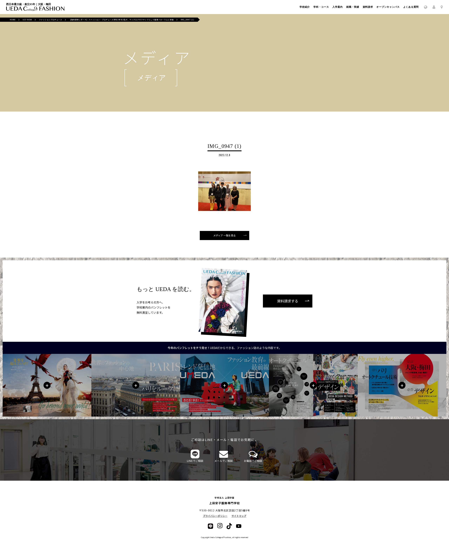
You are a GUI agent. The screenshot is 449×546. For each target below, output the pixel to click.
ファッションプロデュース (50, 19)
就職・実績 (352, 7)
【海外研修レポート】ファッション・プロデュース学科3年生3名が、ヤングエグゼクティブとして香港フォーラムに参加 (121, 19)
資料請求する (287, 300)
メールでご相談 (223, 461)
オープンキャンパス (388, 7)
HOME (13, 19)
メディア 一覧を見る (224, 235)
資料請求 (368, 7)
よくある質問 (411, 7)
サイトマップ (239, 516)
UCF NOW (27, 19)
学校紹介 (305, 7)
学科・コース (321, 7)
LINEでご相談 (195, 461)
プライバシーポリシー (215, 516)
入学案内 (337, 7)
